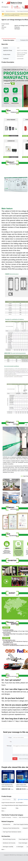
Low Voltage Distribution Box (9, 805)
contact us (6, 15)
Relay (17, 808)
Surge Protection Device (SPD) (9, 802)
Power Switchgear (23, 843)
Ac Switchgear (19, 846)
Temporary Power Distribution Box (11, 828)
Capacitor (4, 808)
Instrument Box (6, 824)
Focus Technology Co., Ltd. (19, 855)
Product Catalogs (23, 799)
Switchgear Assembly (8, 846)
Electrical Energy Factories (9, 839)
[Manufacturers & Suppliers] (14, 2)
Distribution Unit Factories (9, 843)
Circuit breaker (19, 802)
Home (3, 11)
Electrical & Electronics (10, 11)
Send (15, 758)
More (3, 849)
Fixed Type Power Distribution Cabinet (12, 832)
